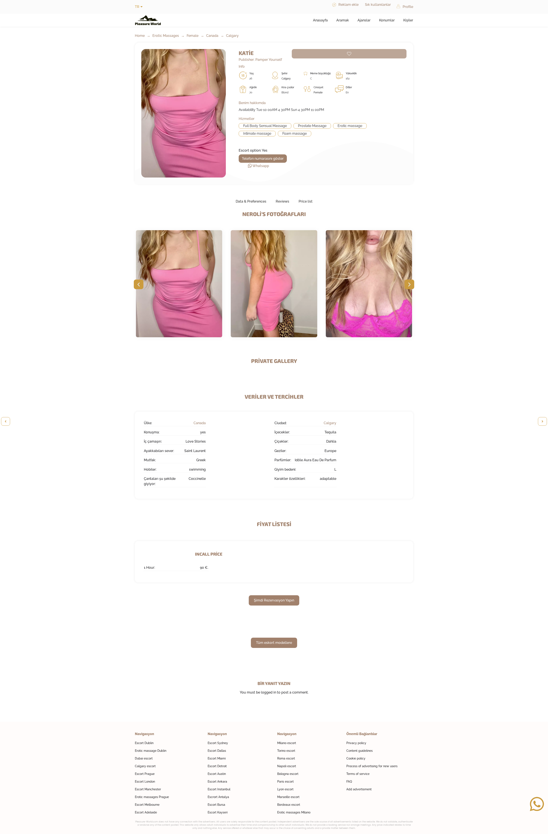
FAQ (349, 781)
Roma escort (286, 758)
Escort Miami (217, 758)
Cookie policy (355, 758)
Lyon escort (285, 789)
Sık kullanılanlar (378, 5)
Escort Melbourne (147, 804)
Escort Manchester (148, 789)
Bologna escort (287, 774)
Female (192, 36)
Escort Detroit (217, 766)
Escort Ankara (217, 781)
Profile (408, 7)
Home (140, 36)
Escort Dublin (144, 743)
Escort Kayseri (218, 812)
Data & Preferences (251, 201)
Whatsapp (260, 166)
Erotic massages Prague (152, 797)
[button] (138, 284)
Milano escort (286, 743)
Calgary (232, 36)
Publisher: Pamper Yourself (260, 60)
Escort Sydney (218, 743)
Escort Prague (145, 774)
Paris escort (285, 781)
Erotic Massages (165, 36)
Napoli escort (286, 766)
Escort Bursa (216, 804)
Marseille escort (288, 797)
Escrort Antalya (218, 797)
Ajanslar (364, 20)
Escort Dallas (217, 750)
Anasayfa (320, 20)
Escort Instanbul (219, 789)
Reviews (282, 201)
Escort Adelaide (146, 812)
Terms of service (357, 774)
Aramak (342, 20)
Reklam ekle (348, 5)
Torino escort (286, 750)
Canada (212, 36)
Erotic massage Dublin (150, 750)
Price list (306, 201)
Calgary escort (145, 766)
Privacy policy (356, 743)
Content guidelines (359, 750)
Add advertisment (359, 789)
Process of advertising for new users (372, 766)
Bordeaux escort (288, 804)
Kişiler (408, 20)
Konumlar (387, 20)
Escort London (145, 781)
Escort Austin (217, 774)
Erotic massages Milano (293, 812)
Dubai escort (144, 758)
